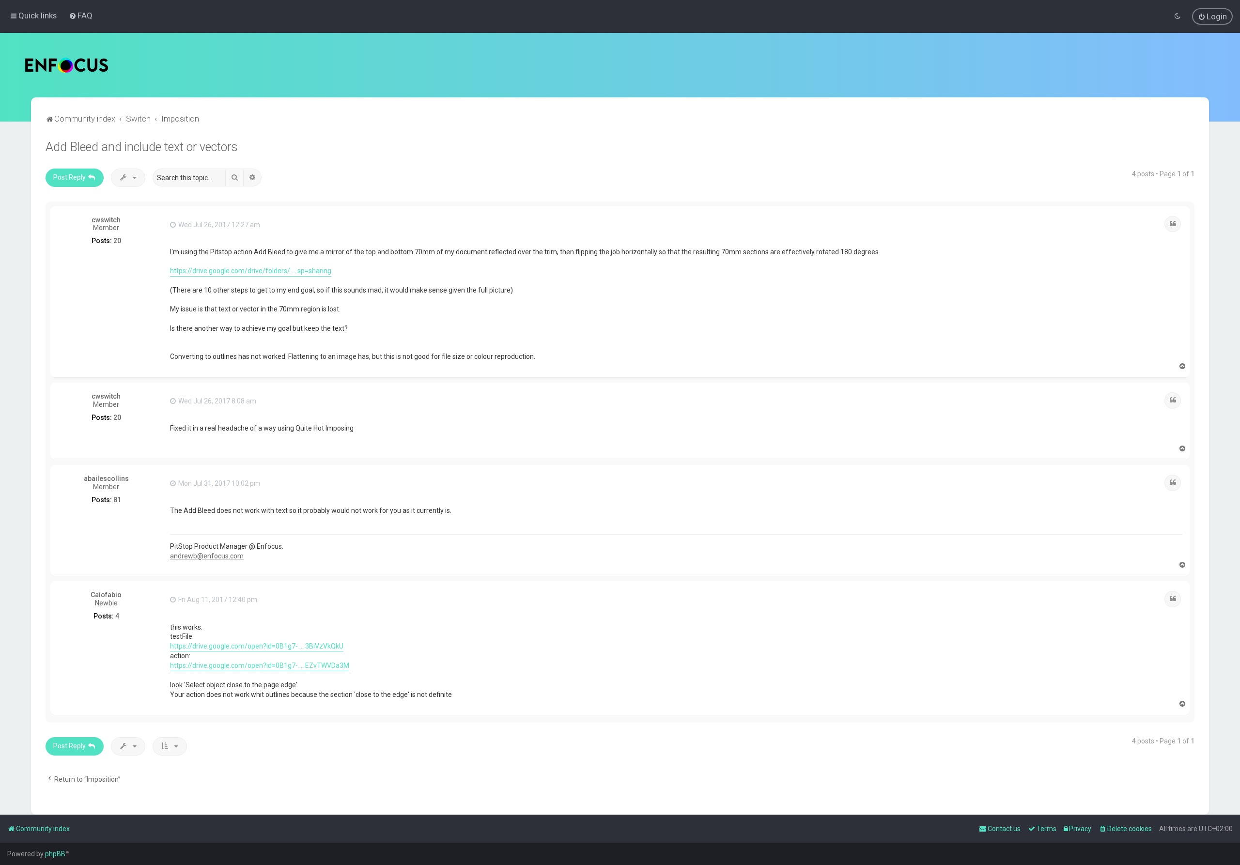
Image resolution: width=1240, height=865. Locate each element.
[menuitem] (80, 15)
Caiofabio (106, 595)
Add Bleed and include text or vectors (142, 147)
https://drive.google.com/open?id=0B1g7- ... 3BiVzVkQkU (256, 646)
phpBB (55, 854)
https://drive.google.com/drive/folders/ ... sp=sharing (250, 271)
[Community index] (66, 65)
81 (117, 500)
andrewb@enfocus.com (207, 556)
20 (117, 241)
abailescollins (106, 478)
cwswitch (106, 220)
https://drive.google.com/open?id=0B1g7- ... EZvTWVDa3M (259, 665)
